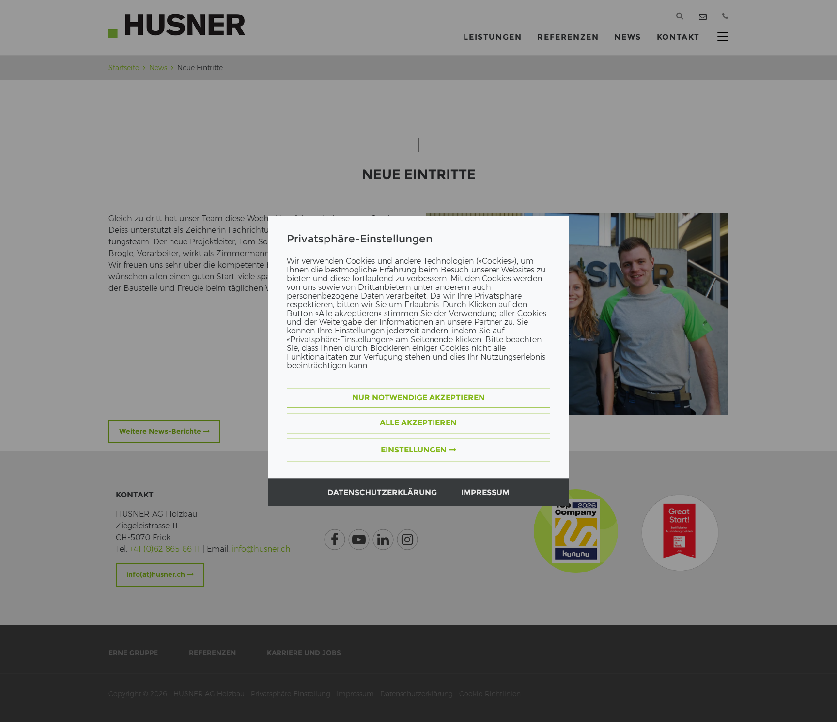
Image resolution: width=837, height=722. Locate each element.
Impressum (485, 492)
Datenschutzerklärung (382, 492)
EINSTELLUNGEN (415, 450)
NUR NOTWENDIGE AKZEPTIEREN (418, 398)
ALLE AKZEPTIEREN (418, 423)
